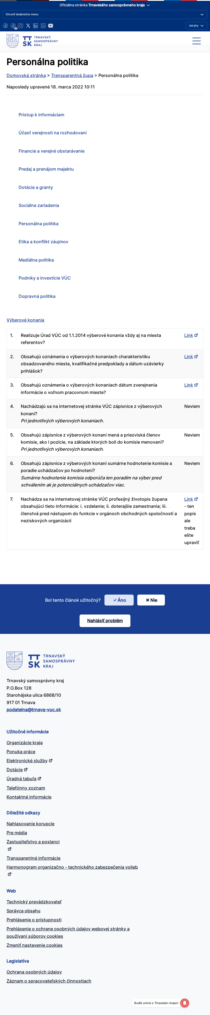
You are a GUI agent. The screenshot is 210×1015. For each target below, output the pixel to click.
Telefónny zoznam (26, 788)
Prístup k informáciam (41, 114)
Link (188, 335)
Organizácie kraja (25, 742)
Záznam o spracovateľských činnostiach (49, 981)
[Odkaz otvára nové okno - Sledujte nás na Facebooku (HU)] (13, 25)
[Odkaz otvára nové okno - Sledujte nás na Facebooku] (5, 25)
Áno (122, 600)
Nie (153, 600)
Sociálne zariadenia (39, 205)
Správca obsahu (23, 910)
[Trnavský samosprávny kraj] (32, 41)
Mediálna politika (36, 260)
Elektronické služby (27, 760)
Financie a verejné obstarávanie (51, 151)
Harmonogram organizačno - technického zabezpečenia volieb (72, 867)
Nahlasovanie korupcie (30, 823)
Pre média (17, 832)
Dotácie (15, 769)
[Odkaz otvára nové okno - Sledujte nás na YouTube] (50, 25)
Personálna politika (39, 223)
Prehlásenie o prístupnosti (34, 919)
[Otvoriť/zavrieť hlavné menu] (196, 41)
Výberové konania (25, 320)
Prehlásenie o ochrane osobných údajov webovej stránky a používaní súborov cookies (68, 932)
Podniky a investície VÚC (45, 278)
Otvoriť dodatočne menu (22, 14)
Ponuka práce (21, 751)
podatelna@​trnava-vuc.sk (34, 709)
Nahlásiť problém (105, 620)
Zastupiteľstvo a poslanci (33, 841)
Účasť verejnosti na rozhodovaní (53, 132)
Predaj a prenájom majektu (46, 169)
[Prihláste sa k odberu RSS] (43, 25)
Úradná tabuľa (21, 778)
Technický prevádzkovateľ (34, 901)
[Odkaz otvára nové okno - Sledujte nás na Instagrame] (20, 25)
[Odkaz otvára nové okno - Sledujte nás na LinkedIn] (35, 25)
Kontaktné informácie (29, 797)
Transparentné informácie (33, 858)
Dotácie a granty (36, 187)
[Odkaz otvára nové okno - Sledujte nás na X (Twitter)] (28, 25)
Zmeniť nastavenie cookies (35, 945)
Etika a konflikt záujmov (43, 241)
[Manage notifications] (184, 1003)
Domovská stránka (26, 75)
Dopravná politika (37, 296)
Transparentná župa (72, 75)
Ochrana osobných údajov (34, 972)
